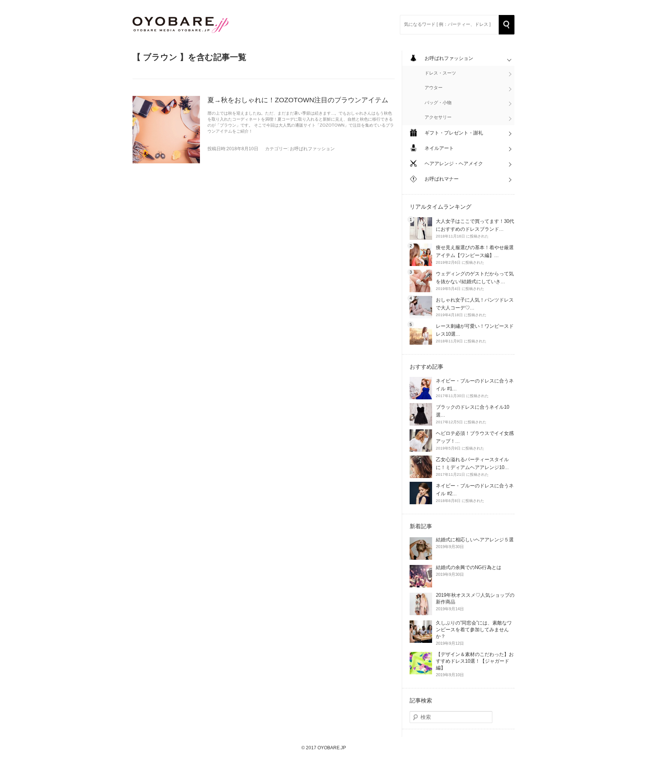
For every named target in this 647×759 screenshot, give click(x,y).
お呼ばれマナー (442, 179)
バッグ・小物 (438, 102)
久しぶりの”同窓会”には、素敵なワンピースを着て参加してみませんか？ (474, 629)
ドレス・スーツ (440, 73)
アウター (434, 87)
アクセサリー (438, 117)
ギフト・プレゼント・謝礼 (454, 133)
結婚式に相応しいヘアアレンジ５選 (475, 539)
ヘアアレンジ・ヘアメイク (454, 163)
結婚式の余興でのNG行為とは (468, 567)
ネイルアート (439, 148)
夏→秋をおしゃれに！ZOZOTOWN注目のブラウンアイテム (297, 100)
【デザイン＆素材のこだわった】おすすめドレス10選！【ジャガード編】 (475, 661)
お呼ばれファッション (312, 148)
